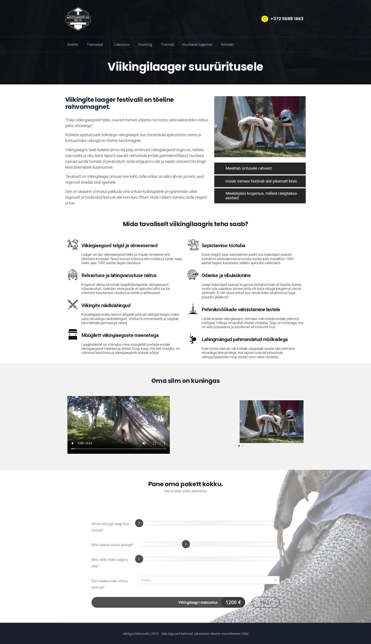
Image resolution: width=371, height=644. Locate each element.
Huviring (145, 44)
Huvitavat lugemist (197, 44)
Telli (265, 602)
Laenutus (122, 44)
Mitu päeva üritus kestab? (112, 544)
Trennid (167, 44)
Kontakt (227, 44)
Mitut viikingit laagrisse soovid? (110, 527)
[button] (178, 421)
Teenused (95, 44)
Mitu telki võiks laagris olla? (109, 562)
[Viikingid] (78, 18)
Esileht (72, 44)
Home (163, 56)
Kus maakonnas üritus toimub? (109, 584)
